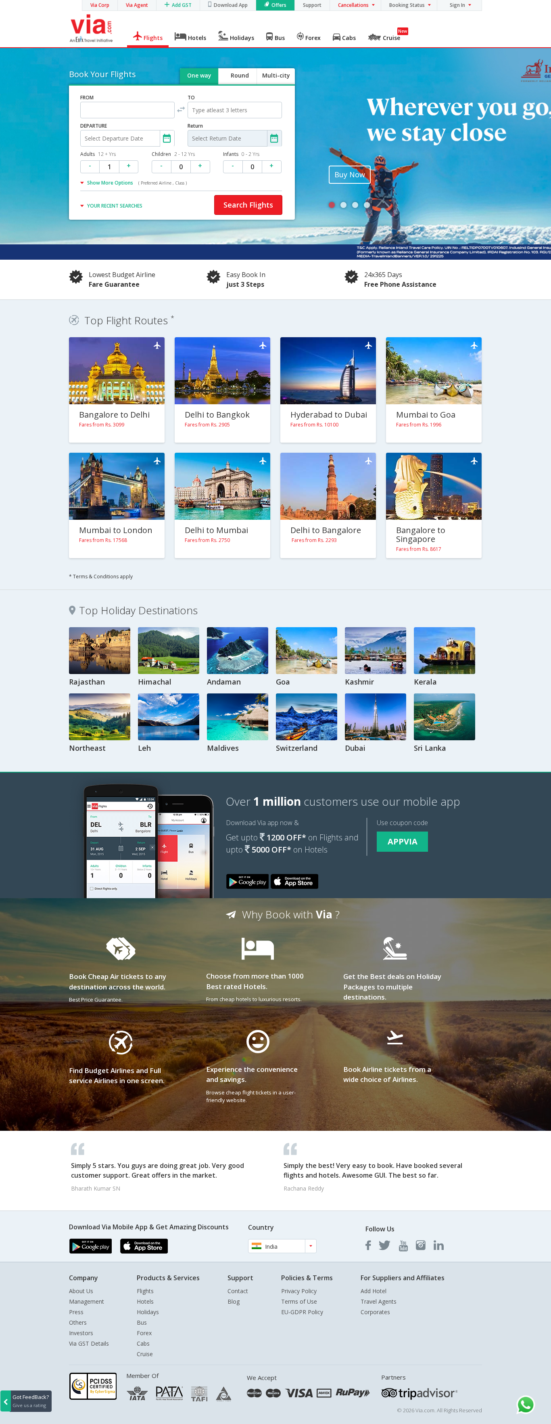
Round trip (239, 82)
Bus (142, 1322)
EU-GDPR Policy (302, 1312)
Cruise (145, 1354)
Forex (144, 1333)
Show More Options (137, 182)
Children (173, 154)
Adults (98, 154)
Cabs (143, 1343)
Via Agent (137, 5)
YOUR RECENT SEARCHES (114, 205)
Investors (81, 1333)
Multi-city (276, 75)
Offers (278, 5)
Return (195, 125)
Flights (145, 1291)
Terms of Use (299, 1301)
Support (312, 5)
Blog (233, 1301)
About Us (81, 1291)
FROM (87, 97)
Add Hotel (373, 1291)
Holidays (148, 1312)
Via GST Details (89, 1343)
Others (78, 1322)
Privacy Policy (299, 1291)
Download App (231, 5)
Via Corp (99, 5)
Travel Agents (379, 1301)
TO (191, 97)
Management (86, 1301)
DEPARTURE (93, 125)
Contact (237, 1291)
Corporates (375, 1312)
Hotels (145, 1301)
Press (76, 1312)
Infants (241, 154)
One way (199, 75)
